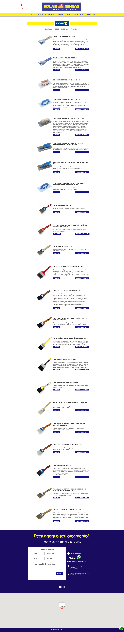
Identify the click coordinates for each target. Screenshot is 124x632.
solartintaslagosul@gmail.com (78, 561)
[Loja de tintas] (22, 5)
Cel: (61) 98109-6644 (75, 553)
